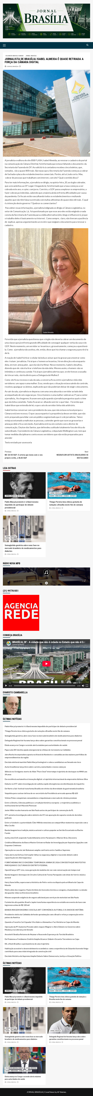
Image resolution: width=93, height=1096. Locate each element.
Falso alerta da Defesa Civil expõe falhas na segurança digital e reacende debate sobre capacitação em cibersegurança (41, 856)
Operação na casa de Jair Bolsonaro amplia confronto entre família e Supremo (37, 850)
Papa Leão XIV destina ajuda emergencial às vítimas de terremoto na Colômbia (37, 750)
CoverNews (49, 1092)
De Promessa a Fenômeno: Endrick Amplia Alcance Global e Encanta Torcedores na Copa (42, 939)
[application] (46, 663)
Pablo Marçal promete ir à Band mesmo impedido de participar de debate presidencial (21, 505)
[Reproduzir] (6, 685)
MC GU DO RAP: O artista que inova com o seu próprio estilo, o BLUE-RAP (24, 455)
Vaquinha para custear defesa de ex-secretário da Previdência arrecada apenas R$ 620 (41, 793)
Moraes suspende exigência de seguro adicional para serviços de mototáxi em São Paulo (42, 897)
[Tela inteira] (87, 685)
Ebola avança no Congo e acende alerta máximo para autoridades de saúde (36, 745)
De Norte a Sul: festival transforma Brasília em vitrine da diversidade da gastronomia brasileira (44, 788)
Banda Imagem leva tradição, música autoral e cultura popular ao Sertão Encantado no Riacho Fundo (44, 831)
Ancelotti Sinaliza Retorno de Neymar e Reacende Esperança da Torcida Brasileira (39, 934)
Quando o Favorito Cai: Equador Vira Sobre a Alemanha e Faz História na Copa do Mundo (42, 922)
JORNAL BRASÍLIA (31, 56)
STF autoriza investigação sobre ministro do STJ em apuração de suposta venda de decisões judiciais (43, 816)
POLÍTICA (21, 496)
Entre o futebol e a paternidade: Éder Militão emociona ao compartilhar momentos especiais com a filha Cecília (46, 824)
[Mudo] (83, 685)
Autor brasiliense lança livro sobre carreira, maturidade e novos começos (35, 767)
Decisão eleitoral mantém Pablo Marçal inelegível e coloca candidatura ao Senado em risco (43, 762)
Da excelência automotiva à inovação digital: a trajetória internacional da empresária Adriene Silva (46, 779)
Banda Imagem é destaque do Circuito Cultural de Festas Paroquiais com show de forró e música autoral (45, 876)
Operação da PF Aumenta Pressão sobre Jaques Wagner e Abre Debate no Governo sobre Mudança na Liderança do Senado (42, 928)
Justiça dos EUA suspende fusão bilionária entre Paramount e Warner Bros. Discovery (41, 838)
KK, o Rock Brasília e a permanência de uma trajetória (27, 944)
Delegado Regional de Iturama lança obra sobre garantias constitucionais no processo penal (43, 740)
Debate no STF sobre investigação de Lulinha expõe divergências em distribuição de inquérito (44, 784)
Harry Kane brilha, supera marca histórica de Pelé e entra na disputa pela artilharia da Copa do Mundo (44, 883)
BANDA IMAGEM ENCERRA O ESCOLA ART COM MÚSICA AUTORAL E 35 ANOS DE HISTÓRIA (44, 910)
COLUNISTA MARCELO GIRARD (14, 56)
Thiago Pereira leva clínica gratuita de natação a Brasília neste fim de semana (37, 731)
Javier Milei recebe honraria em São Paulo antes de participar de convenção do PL (39, 810)
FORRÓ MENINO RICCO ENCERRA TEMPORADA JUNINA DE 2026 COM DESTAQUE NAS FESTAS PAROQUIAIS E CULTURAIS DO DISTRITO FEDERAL (45, 863)
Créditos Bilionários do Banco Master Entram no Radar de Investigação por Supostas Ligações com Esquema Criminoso (46, 843)
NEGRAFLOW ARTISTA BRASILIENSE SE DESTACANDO (72, 455)
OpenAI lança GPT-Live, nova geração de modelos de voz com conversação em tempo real (42, 870)
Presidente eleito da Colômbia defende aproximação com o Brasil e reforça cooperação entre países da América (44, 915)
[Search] (87, 45)
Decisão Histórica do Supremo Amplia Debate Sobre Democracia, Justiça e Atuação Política (43, 956)
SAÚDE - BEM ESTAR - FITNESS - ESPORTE (63, 496)
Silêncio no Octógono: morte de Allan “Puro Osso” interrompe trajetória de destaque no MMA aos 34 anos (46, 773)
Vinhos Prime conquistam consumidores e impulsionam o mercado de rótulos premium (41, 798)
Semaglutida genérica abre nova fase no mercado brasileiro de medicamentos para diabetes (23, 548)
